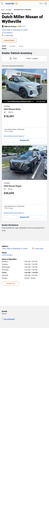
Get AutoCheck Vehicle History (13, 136)
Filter (15, 58)
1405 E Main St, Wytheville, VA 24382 (15, 30)
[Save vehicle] (44, 71)
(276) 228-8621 (7, 33)
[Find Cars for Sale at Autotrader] (11, 3)
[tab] (4, 46)
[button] (43, 3)
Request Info (24, 140)
